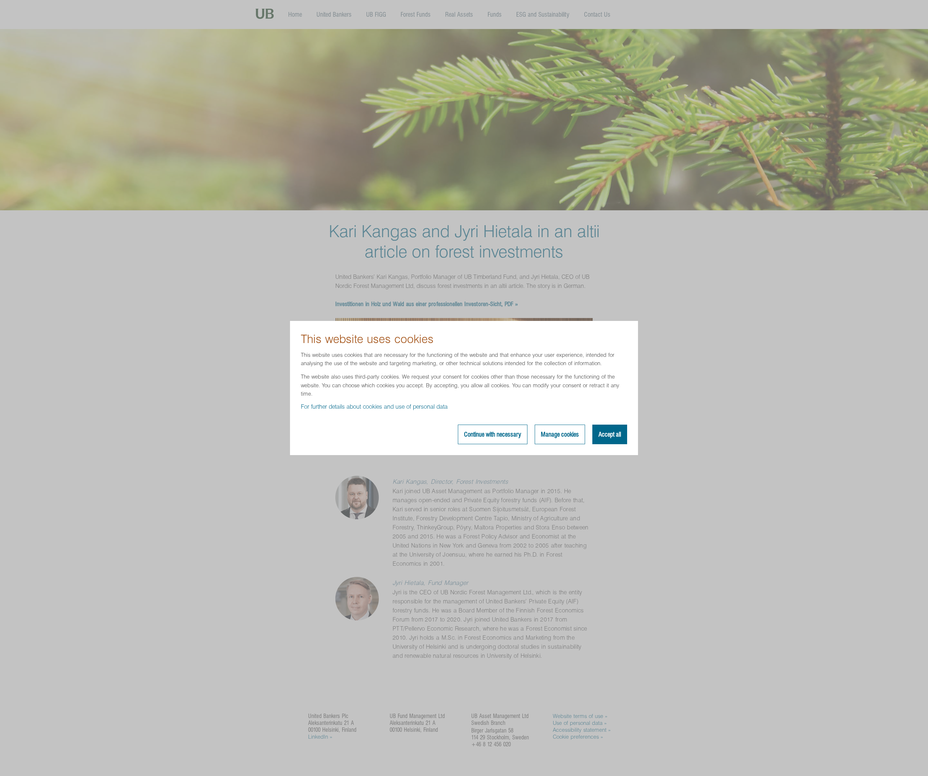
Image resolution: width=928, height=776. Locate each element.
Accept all (609, 434)
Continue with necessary (492, 434)
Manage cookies (560, 434)
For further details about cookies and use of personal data (374, 406)
